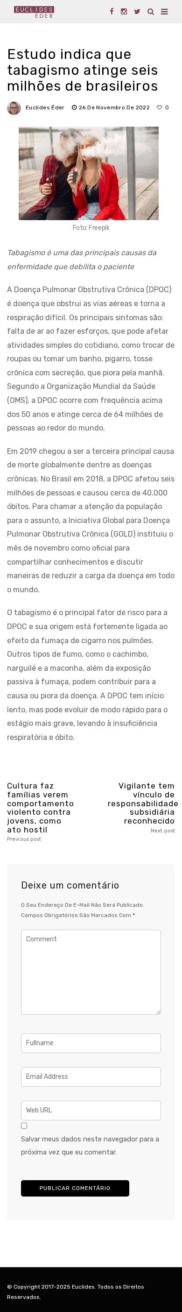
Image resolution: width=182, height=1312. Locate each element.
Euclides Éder (45, 107)
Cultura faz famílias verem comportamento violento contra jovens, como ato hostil (40, 811)
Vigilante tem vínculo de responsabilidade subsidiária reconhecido (141, 807)
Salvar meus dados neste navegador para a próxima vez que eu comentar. (90, 1145)
